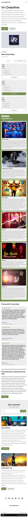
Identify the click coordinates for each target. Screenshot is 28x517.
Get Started (14, 77)
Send (4, 488)
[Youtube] (12, 498)
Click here (5, 396)
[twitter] (6, 498)
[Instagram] (15, 498)
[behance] (19, 498)
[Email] (9, 498)
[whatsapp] (22, 498)
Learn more (5, 448)
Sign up (23, 411)
